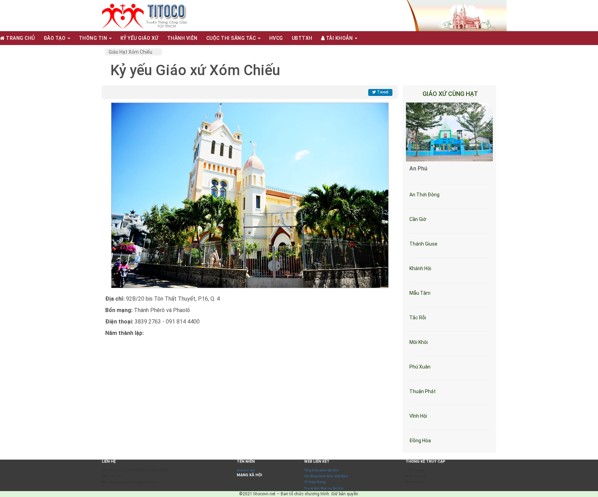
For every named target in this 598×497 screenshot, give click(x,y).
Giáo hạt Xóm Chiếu (130, 52)
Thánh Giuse (423, 244)
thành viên (182, 38)
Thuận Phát (422, 391)
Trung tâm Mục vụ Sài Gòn (324, 488)
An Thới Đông (424, 194)
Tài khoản (339, 38)
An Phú (418, 168)
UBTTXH (302, 38)
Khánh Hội (420, 268)
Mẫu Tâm (420, 293)
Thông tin (93, 38)
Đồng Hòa (420, 440)
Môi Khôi (418, 342)
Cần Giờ (417, 219)
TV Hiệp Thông (315, 482)
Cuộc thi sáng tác (231, 38)
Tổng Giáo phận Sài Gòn (321, 470)
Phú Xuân (420, 367)
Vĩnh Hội (418, 416)
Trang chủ (20, 38)
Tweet (382, 92)
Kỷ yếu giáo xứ (139, 38)
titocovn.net (246, 470)
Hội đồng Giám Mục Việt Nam (326, 476)
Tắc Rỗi (417, 317)
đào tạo (55, 38)
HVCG (276, 38)
